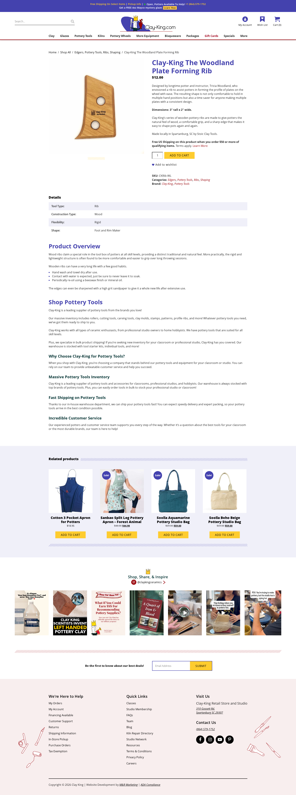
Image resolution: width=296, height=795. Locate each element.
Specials (229, 36)
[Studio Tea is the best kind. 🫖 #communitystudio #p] (263, 612)
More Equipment (147, 36)
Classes (131, 703)
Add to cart (179, 155)
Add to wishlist (166, 164)
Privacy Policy (135, 757)
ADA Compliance (150, 785)
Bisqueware (173, 36)
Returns (54, 727)
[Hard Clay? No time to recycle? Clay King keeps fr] (223, 612)
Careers (131, 763)
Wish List (262, 24)
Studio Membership (139, 709)
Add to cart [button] (70, 535)
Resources (133, 745)
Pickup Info (134, 4)
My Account (56, 709)
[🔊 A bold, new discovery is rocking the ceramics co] (70, 612)
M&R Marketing (128, 785)
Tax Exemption (58, 751)
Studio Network (136, 739)
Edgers (79, 52)
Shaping (115, 52)
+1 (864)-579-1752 (196, 4)
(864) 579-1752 (205, 729)
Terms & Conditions (139, 751)
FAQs (129, 715)
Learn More (200, 146)
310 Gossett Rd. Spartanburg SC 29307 (209, 710)
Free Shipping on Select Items (107, 4)
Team (129, 721)
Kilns (101, 36)
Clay (51, 36)
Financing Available (61, 715)
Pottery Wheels (120, 36)
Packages (192, 36)
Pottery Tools (83, 36)
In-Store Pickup (58, 739)
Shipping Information (62, 733)
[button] (164, 4)
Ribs (106, 52)
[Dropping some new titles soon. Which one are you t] (147, 612)
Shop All (65, 52)
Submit (200, 666)
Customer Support (61, 721)
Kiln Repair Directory (139, 733)
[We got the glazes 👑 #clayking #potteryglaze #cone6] (185, 612)
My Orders (55, 703)
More (243, 36)
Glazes (64, 36)
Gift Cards (211, 36)
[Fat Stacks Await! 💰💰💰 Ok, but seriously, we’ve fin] (108, 612)
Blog (129, 727)
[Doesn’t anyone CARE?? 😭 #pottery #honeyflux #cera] (32, 612)
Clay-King (167, 184)
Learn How (170, 7)
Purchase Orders (60, 745)
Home (53, 52)
